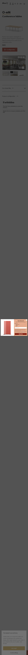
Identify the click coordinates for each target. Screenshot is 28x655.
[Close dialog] (26, 320)
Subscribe (21, 334)
